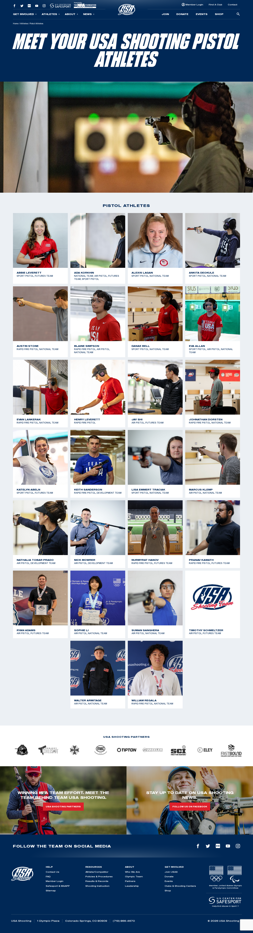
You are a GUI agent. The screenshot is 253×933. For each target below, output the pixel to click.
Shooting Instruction (97, 886)
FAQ (48, 876)
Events (201, 14)
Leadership (132, 886)
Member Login (194, 4)
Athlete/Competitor (96, 872)
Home (15, 23)
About (70, 14)
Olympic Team (134, 876)
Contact (232, 4)
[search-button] (238, 14)
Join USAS (171, 872)
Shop (219, 14)
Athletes (49, 14)
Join (165, 14)
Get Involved (23, 14)
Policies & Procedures (99, 876)
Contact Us (52, 872)
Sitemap (51, 890)
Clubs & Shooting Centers (180, 886)
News (87, 14)
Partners (130, 881)
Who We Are (132, 872)
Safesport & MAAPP (58, 886)
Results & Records (96, 881)
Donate (182, 14)
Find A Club (215, 4)
